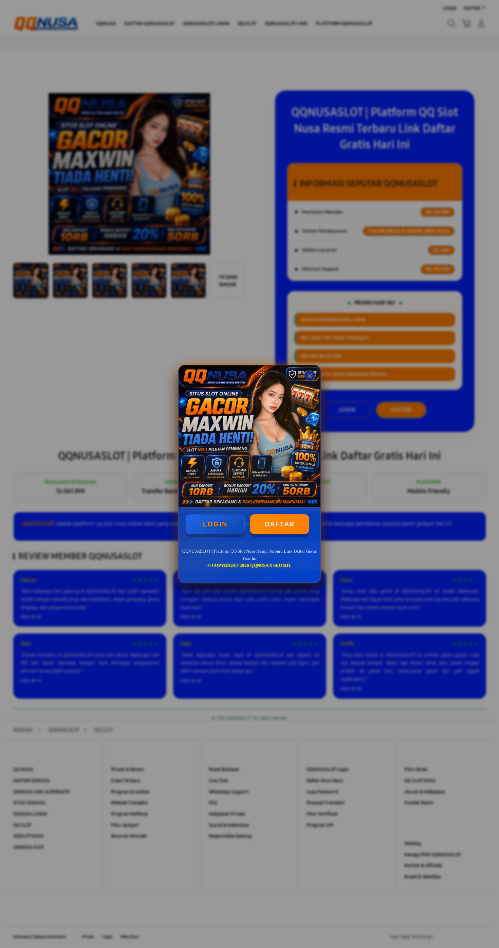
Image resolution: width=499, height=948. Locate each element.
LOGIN (215, 524)
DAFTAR (280, 524)
